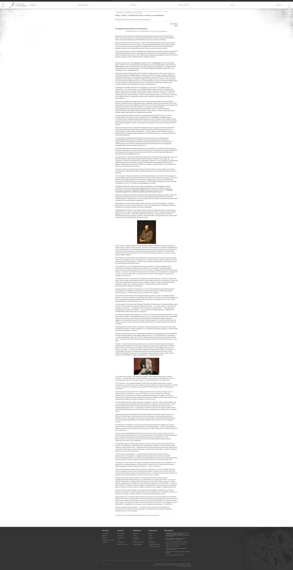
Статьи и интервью (138, 11)
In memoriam (105, 542)
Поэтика (166, 11)
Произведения (32, 5)
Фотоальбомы (120, 542)
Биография (120, 535)
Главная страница (119, 11)
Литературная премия (183, 5)
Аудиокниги (105, 535)
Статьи (150, 540)
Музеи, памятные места (122, 544)
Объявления (136, 533)
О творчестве (133, 5)
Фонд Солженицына (137, 544)
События (135, 535)
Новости (232, 5)
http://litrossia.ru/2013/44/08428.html (158, 31)
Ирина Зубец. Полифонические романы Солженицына (133, 19)
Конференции (136, 537)
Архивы (150, 535)
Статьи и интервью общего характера (153, 11)
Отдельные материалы (154, 544)
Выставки (135, 540)
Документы (151, 533)
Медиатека (279, 5)
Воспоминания (120, 537)
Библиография (152, 542)
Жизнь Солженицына (83, 5)
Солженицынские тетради (108, 540)
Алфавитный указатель (154, 546)
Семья (118, 540)
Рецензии (151, 537)
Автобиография (121, 533)
